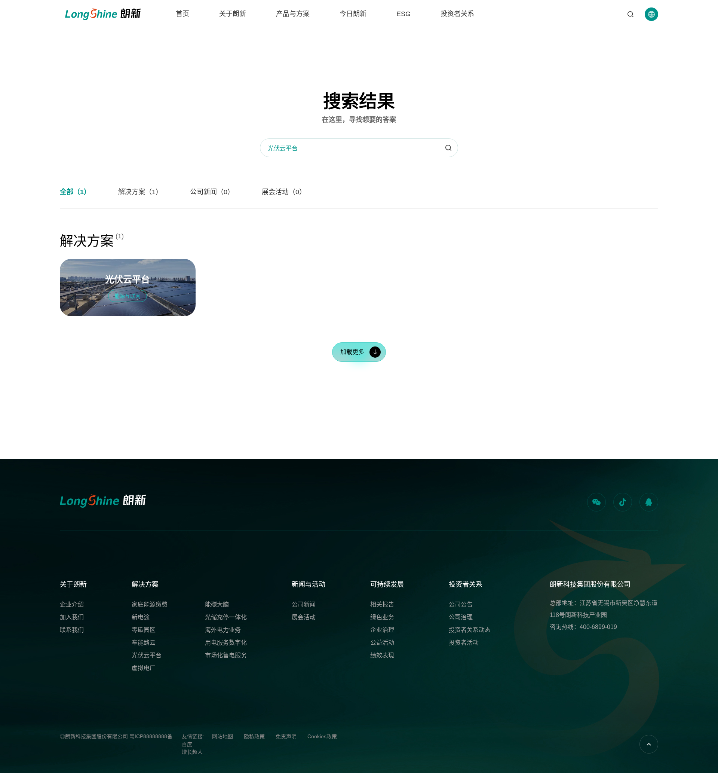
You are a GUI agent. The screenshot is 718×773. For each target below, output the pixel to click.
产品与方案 (293, 14)
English (651, 50)
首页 (182, 14)
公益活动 (382, 642)
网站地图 (222, 736)
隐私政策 (254, 736)
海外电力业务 (223, 630)
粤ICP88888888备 (150, 736)
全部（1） (75, 192)
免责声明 (286, 736)
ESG (403, 14)
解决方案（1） (140, 192)
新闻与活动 (308, 584)
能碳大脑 (217, 604)
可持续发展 (387, 584)
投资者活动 (464, 642)
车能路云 (144, 642)
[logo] (103, 14)
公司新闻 (304, 604)
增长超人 (192, 752)
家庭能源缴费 (150, 604)
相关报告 (382, 604)
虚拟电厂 (144, 668)
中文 (651, 37)
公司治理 (461, 617)
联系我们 (72, 630)
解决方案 (145, 584)
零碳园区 (144, 630)
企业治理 (382, 630)
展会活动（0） (284, 192)
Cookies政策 (322, 736)
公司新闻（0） (212, 192)
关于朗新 (232, 14)
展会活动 (304, 617)
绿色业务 (382, 617)
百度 (187, 744)
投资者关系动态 (470, 630)
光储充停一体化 (226, 617)
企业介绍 (72, 604)
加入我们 (72, 617)
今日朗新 (353, 14)
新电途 (141, 617)
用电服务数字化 (226, 642)
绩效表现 (382, 655)
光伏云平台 (147, 655)
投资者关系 (457, 14)
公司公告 (461, 604)
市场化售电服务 (226, 655)
